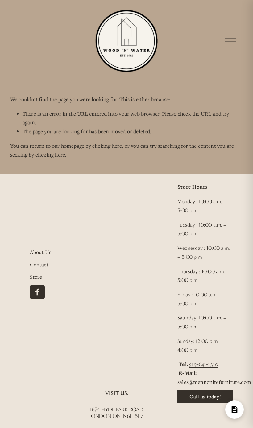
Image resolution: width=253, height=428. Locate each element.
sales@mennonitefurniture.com (214, 381)
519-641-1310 (203, 364)
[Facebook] (37, 292)
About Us (40, 252)
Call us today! (205, 396)
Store (36, 276)
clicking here (107, 145)
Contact (39, 264)
